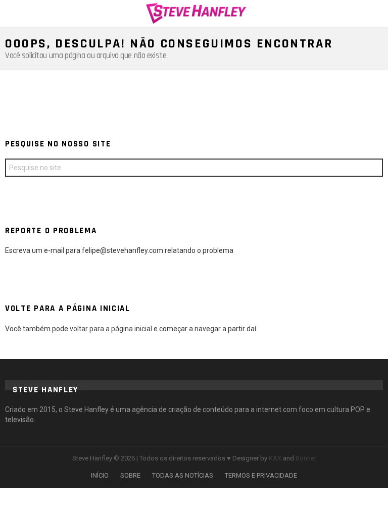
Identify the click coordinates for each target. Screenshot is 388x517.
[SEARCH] (377, 13)
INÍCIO (100, 475)
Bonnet (306, 458)
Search (373, 169)
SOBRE (130, 475)
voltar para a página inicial (112, 329)
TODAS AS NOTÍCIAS (182, 475)
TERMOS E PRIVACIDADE (261, 475)
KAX (275, 458)
